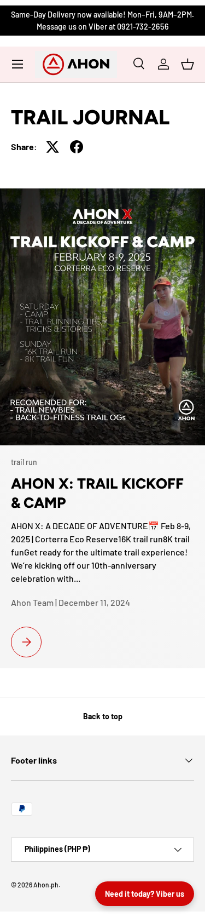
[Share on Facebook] (77, 147)
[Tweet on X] (52, 147)
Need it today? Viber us (144, 893)
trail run (24, 462)
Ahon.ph (45, 885)
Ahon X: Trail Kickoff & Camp (97, 493)
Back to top (102, 716)
